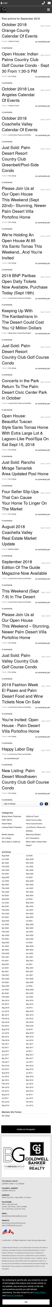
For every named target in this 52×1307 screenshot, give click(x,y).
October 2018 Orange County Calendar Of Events (19, 30)
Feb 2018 (5, 1040)
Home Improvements (34, 823)
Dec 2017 (5, 1044)
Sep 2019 (29, 1004)
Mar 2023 (29, 928)
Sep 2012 (5, 1105)
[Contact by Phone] (43, 2)
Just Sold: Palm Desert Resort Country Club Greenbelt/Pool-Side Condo (20, 158)
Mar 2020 (29, 993)
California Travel (13, 41)
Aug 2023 (5, 920)
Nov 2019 (29, 1000)
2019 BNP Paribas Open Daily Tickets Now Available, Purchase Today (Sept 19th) (25, 284)
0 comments (7, 47)
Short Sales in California (11, 841)
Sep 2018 (29, 1025)
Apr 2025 (5, 884)
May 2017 (30, 1054)
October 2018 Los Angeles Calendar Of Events (18, 94)
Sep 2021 (29, 960)
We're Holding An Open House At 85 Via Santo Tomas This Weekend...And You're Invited (22, 246)
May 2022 (30, 946)
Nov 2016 (29, 1065)
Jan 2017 (29, 1062)
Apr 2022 (5, 949)
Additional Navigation (26, 1129)
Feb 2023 (5, 931)
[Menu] (48, 9)
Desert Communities (34, 820)
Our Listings (12, 76)
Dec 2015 (5, 1087)
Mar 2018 (29, 1036)
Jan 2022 (29, 953)
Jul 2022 (29, 942)
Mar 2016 (29, 1080)
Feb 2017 (5, 1062)
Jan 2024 (29, 910)
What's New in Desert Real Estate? (19, 333)
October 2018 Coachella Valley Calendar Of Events (19, 123)
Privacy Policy (39, 1292)
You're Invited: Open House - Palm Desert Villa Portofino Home (21, 725)
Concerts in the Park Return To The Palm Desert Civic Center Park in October (24, 389)
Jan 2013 (29, 1098)
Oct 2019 (5, 1004)
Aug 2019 (5, 1007)
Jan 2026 (29, 866)
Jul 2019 (29, 1007)
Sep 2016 (29, 1069)
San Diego (6, 1115)
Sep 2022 (29, 939)
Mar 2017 (29, 1058)
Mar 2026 (29, 863)
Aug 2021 (5, 964)
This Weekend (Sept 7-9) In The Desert (20, 594)
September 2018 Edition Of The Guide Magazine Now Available (24, 567)
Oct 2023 (5, 917)
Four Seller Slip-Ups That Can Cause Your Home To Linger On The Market (24, 500)
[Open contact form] (49, 2)
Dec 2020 (5, 978)
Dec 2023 (5, 913)
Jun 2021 (5, 968)
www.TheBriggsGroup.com (12, 1225)
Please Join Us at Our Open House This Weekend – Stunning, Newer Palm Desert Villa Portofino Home (26, 625)
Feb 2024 (5, 910)
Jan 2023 (29, 931)
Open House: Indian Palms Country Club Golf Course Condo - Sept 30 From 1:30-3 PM (25, 62)
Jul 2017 (29, 1051)
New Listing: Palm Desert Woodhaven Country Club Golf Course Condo (25, 779)
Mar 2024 (29, 906)
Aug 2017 (5, 1051)
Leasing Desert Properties (12, 827)
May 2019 (30, 1011)
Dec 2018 (5, 1022)
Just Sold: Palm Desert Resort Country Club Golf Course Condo (25, 354)
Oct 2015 (5, 1091)
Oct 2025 (5, 873)
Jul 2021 (29, 964)
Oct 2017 (5, 1047)
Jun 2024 (5, 902)
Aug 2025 (5, 877)
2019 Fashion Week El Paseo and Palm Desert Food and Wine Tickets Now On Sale (22, 693)
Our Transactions (32, 838)
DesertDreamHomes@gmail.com (14, 1216)
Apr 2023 (5, 928)
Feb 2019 (5, 1018)
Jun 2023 (5, 924)
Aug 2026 (5, 855)
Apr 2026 (5, 863)
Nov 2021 (29, 957)
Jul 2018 (29, 1029)
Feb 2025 (5, 888)
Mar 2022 (29, 949)
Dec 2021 (5, 957)
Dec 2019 (5, 1000)
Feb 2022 (5, 953)
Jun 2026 (5, 859)
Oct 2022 (5, 939)
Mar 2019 (29, 1015)
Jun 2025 (5, 881)
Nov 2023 (29, 913)
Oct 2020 (5, 982)
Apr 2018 (5, 1036)
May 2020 (30, 989)
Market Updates (13, 549)
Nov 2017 (29, 1044)
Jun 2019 (5, 1011)
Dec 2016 (5, 1065)
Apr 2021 (5, 971)
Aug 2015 (5, 1094)
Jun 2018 (5, 1033)
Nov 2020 (29, 978)
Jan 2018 (29, 1040)
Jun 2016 (5, 1076)
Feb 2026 (5, 866)
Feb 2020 (5, 997)
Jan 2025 (29, 888)
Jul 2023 (29, 920)
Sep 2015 (29, 1091)
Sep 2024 (29, 895)
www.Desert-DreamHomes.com (14, 1223)
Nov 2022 (29, 935)
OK (26, 1302)
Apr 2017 (5, 1058)
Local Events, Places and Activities (19, 135)
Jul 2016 (29, 1073)
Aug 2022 (5, 942)
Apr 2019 (5, 1015)
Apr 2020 (5, 993)
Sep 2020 (29, 982)
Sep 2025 (29, 873)
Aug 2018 (5, 1029)
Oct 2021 (5, 960)
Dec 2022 (5, 935)
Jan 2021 (29, 975)
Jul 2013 (5, 1098)
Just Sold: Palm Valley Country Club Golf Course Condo (20, 661)
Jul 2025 (29, 877)
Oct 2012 (29, 1102)
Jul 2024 (29, 899)
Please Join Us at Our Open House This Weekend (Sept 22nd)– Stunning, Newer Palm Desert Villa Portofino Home (24, 202)
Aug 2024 (5, 899)
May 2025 (30, 881)
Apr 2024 (5, 906)
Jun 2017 (5, 1054)
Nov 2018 (29, 1022)
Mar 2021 (29, 971)
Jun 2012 (29, 1105)
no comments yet (42, 41)
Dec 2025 (5, 870)
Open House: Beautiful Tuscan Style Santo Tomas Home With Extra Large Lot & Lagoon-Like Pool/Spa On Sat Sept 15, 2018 (25, 430)
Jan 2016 (29, 1083)
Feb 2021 (5, 975)
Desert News (7, 823)
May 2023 (30, 924)
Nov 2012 (5, 1102)
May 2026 (30, 859)
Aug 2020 (5, 986)
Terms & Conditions (14, 1295)
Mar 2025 (29, 884)
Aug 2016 (5, 1073)
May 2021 (30, 968)
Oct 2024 (5, 895)
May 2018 (30, 1033)
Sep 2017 (29, 1047)
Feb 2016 (5, 1083)
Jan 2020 (29, 997)
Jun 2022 (5, 946)
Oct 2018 (5, 1025)
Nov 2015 (29, 1087)
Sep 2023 (29, 917)
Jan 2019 (29, 1018)
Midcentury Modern (33, 834)
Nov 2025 (29, 870)
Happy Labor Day (18, 749)
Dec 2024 (5, 892)
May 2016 (30, 1076)
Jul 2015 (29, 1094)
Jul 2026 (29, 855)
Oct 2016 (5, 1069)
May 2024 (30, 902)
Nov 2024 (29, 892)
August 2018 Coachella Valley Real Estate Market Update (19, 535)
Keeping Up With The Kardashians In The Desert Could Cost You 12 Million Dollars (23, 319)
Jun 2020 (5, 989)
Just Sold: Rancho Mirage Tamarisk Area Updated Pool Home (25, 467)
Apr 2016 (5, 1080)
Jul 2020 (29, 986)
